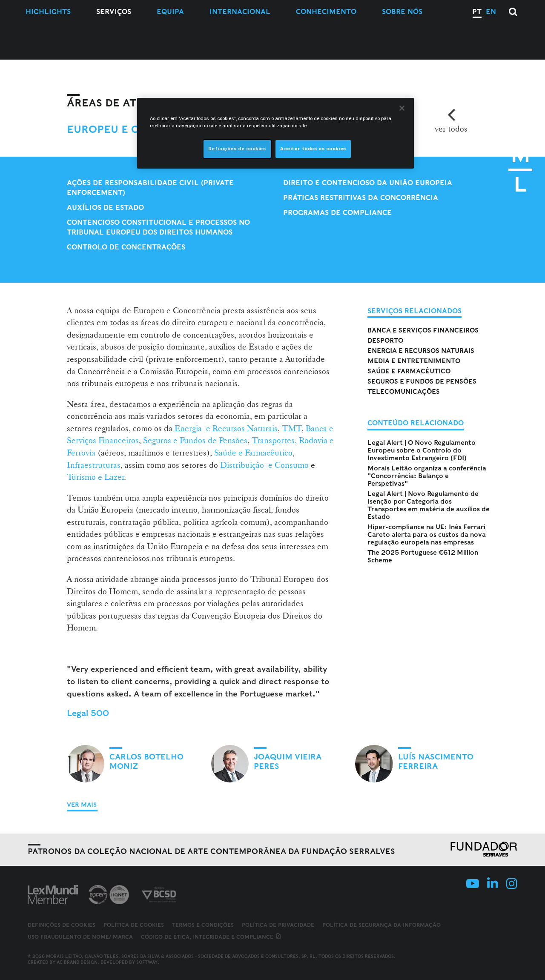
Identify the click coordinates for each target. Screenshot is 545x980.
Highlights (48, 12)
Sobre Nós (402, 12)
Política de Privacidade (278, 925)
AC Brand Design (77, 962)
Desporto (385, 340)
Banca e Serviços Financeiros (423, 330)
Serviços (113, 12)
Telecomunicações (403, 391)
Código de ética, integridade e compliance (208, 937)
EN (491, 12)
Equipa (170, 12)
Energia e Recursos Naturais (226, 428)
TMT (292, 428)
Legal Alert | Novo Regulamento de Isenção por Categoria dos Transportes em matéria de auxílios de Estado (428, 505)
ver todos (451, 128)
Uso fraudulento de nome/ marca (80, 937)
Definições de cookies (61, 925)
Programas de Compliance (337, 213)
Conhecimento (326, 12)
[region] (275, 133)
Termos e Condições (203, 925)
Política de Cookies (133, 925)
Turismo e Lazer (95, 477)
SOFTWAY (147, 962)
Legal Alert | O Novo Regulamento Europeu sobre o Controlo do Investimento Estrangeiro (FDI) (421, 450)
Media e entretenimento (413, 361)
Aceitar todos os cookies (313, 149)
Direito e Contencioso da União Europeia (367, 183)
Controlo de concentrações (126, 247)
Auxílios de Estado (105, 207)
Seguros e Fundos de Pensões (195, 440)
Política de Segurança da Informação (381, 925)
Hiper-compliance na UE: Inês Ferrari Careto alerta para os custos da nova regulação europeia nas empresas (426, 534)
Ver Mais (82, 804)
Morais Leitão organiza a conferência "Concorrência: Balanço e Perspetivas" (426, 475)
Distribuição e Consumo (264, 465)
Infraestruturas (93, 465)
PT (477, 12)
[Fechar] (402, 108)
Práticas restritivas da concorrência (360, 198)
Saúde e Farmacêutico (253, 452)
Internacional (239, 12)
